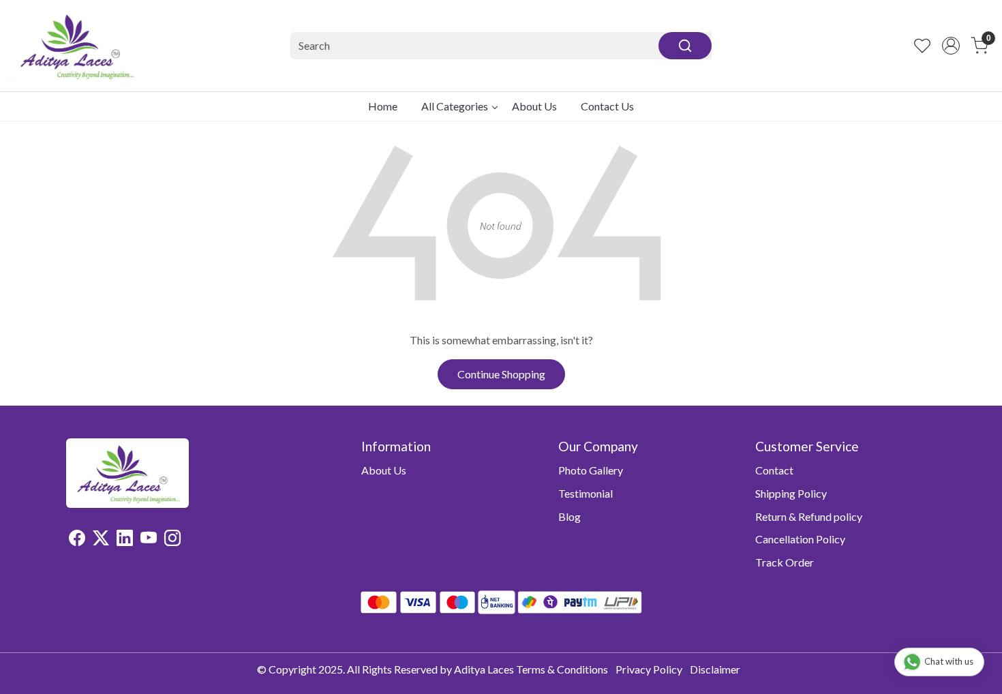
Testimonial (585, 493)
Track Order (784, 562)
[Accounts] (951, 46)
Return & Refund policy (808, 516)
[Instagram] (172, 539)
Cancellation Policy (800, 538)
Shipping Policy (791, 493)
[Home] (76, 46)
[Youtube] (149, 539)
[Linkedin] (125, 539)
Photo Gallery (590, 470)
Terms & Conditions (562, 669)
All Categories (454, 106)
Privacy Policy (649, 669)
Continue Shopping (501, 373)
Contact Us (607, 106)
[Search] (685, 45)
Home (382, 106)
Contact (774, 470)
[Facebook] (77, 539)
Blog (569, 516)
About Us (534, 106)
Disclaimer (715, 669)
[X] (101, 539)
